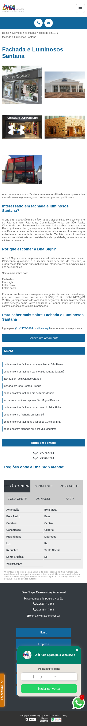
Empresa (43, 644)
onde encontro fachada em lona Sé (24, 414)
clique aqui (43, 328)
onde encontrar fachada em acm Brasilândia (29, 393)
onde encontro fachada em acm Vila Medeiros (30, 429)
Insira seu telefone (49, 668)
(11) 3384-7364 (45, 458)
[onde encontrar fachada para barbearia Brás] (22, 169)
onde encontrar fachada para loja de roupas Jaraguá (34, 371)
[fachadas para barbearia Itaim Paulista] (65, 85)
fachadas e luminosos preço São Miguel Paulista (32, 400)
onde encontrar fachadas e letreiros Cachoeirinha (32, 421)
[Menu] (80, 8)
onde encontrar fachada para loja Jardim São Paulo (33, 364)
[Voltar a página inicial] (13, 8)
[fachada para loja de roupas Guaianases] (22, 85)
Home (43, 632)
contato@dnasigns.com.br (45, 615)
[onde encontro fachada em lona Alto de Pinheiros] (65, 127)
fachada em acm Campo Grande (22, 378)
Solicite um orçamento (43, 338)
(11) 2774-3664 (24, 328)
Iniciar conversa (49, 688)
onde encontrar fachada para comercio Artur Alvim (32, 407)
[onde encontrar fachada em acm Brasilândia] (22, 127)
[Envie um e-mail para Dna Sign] (48, 23)
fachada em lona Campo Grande (22, 386)
